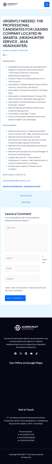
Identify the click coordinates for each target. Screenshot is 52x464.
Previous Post (26, 195)
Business (24, 50)
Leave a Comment (10, 50)
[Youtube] (31, 353)
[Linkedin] (26, 353)
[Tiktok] (36, 353)
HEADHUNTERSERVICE (13, 186)
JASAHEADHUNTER (31, 186)
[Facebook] (15, 353)
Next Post (26, 202)
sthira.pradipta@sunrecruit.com (16, 180)
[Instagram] (21, 353)
